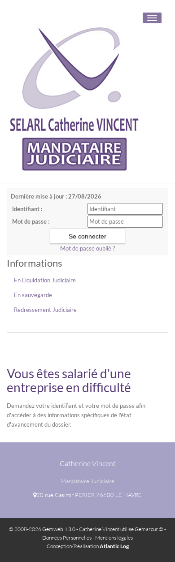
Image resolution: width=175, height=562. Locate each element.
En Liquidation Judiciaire (45, 280)
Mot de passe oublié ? (87, 248)
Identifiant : (27, 208)
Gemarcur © (149, 529)
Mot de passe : (30, 221)
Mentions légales (114, 537)
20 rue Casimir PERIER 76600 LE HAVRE (89, 494)
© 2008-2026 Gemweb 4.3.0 (42, 529)
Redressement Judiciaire (45, 309)
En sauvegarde (33, 294)
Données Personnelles (67, 537)
